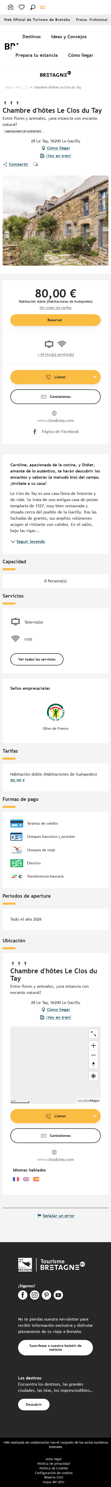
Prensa (81, 20)
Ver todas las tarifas (55, 308)
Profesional (98, 20)
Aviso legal (54, 1459)
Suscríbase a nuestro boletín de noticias (55, 1347)
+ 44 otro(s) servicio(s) (55, 354)
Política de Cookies (53, 1468)
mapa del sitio (53, 1482)
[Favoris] (22, 7)
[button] (32, 7)
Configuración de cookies (54, 1473)
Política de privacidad (53, 1464)
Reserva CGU (53, 1477)
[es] (43, 7)
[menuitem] (32, 36)
